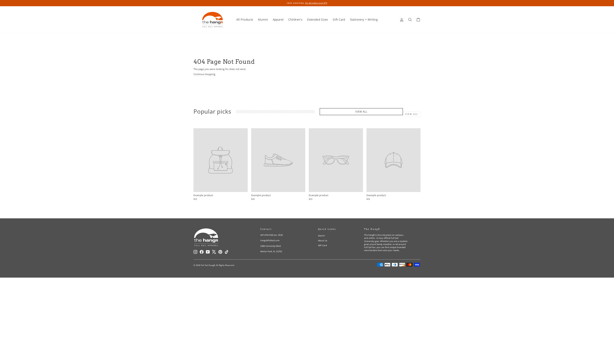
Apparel (278, 19)
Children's (295, 19)
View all (411, 114)
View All (361, 111)
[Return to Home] (212, 19)
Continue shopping (204, 74)
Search (321, 235)
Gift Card (339, 19)
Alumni (263, 19)
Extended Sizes (317, 19)
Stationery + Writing (364, 19)
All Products (244, 19)
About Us (322, 240)
